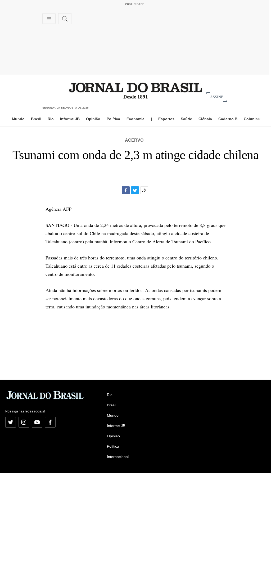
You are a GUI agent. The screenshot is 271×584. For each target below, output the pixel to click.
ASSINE (216, 97)
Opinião (93, 119)
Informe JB (70, 119)
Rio (51, 119)
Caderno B (227, 119)
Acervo (134, 140)
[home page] (135, 87)
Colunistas (253, 119)
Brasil (36, 119)
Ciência (205, 119)
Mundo (18, 119)
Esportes (166, 119)
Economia (135, 119)
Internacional (118, 457)
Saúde (186, 119)
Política (113, 119)
